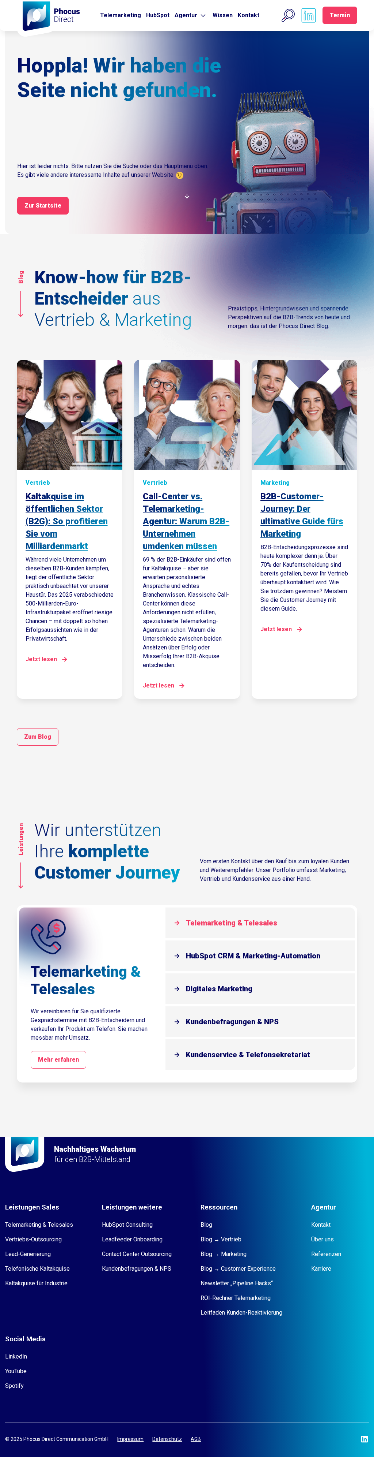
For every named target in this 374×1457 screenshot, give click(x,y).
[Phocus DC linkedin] (308, 15)
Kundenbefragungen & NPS (232, 1021)
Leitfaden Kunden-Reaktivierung (241, 1312)
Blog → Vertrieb (221, 1239)
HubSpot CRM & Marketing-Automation (253, 955)
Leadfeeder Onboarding (132, 1239)
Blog (206, 1224)
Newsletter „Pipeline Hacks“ (237, 1283)
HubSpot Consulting (127, 1224)
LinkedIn (16, 1356)
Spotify (14, 1385)
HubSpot (157, 15)
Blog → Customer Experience (238, 1268)
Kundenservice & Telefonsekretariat (248, 1054)
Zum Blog (37, 736)
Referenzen (326, 1254)
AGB (196, 1439)
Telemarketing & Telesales (231, 922)
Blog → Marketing (224, 1254)
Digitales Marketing (219, 988)
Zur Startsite (42, 205)
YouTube (16, 1371)
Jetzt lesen (41, 659)
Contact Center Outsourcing (137, 1254)
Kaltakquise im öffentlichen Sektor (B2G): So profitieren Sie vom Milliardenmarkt (67, 521)
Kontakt (248, 15)
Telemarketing (120, 15)
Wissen (223, 15)
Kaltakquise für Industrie (36, 1283)
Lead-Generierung (28, 1254)
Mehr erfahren (58, 1059)
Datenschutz (167, 1439)
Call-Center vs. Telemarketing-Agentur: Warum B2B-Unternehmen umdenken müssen (186, 521)
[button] (288, 15)
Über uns (322, 1239)
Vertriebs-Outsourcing (33, 1239)
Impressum (130, 1439)
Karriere (321, 1268)
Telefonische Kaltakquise (37, 1268)
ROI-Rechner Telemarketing (236, 1297)
